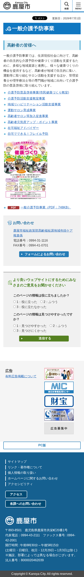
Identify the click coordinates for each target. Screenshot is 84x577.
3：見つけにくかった (31, 330)
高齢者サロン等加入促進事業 (28, 116)
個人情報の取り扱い (22, 472)
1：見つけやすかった (31, 325)
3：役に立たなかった (31, 307)
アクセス (16, 494)
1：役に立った (27, 301)
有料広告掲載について (21, 376)
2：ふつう (51, 301)
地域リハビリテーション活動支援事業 (34, 104)
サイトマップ (17, 461)
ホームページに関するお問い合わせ (33, 478)
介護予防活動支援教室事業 (26, 98)
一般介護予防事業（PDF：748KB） (46, 207)
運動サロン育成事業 (22, 110)
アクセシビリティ (20, 484)
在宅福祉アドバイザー (23, 128)
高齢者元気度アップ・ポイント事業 (33, 122)
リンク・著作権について (25, 467)
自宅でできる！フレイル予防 (28, 133)
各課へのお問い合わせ (25, 503)
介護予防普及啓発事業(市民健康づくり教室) (38, 92)
